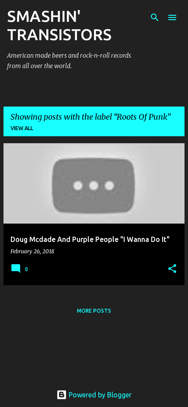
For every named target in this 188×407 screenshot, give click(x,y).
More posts (94, 311)
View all (21, 128)
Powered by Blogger (99, 395)
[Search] (155, 17)
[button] (172, 269)
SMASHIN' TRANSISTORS (59, 25)
